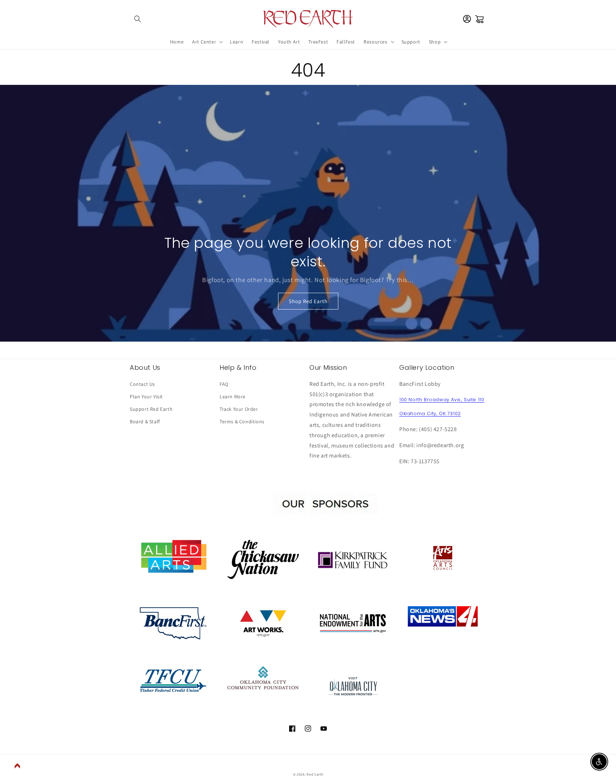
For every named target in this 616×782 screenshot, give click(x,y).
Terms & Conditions (242, 421)
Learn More (233, 396)
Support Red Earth (151, 409)
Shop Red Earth (308, 301)
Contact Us (142, 384)
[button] (137, 19)
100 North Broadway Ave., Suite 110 (441, 399)
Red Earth (315, 774)
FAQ (224, 384)
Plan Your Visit (146, 396)
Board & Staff (145, 421)
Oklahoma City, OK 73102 (430, 413)
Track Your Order (239, 409)
